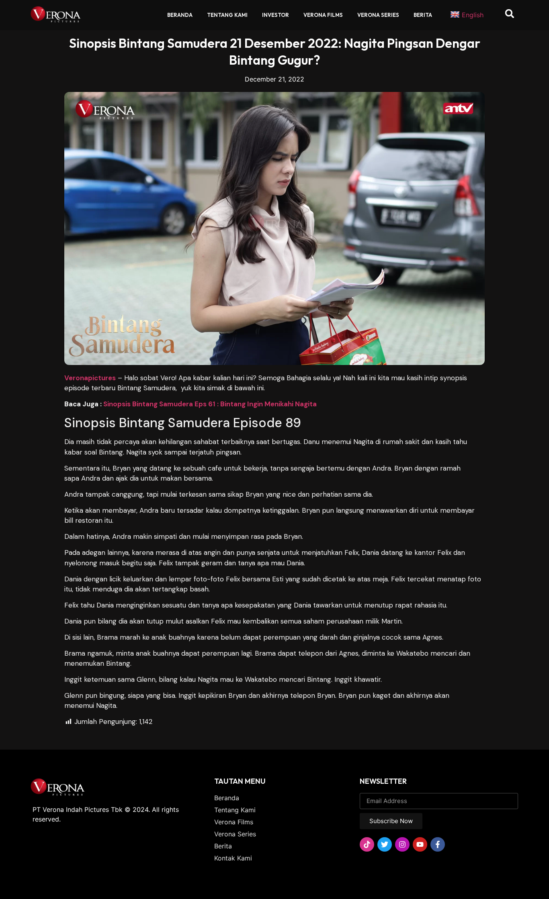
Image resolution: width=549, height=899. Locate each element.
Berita (423, 15)
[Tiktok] (367, 844)
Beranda (180, 15)
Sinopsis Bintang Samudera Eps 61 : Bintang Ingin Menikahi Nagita (210, 404)
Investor (275, 15)
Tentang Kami (227, 15)
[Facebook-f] (437, 844)
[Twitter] (384, 844)
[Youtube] (420, 844)
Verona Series (378, 15)
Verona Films (323, 15)
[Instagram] (402, 844)
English (472, 15)
